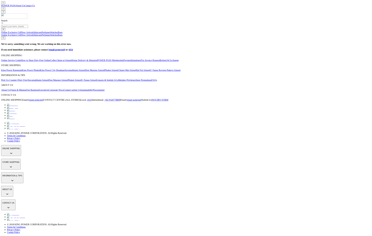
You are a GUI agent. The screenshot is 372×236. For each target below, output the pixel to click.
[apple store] (13, 123)
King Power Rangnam (11, 70)
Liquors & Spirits (104, 80)
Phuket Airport (111, 70)
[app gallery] (13, 128)
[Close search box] (3, 29)
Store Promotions (143, 80)
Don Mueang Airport (94, 70)
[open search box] (3, 38)
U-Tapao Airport (89, 80)
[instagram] (12, 107)
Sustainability (87, 90)
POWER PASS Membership (110, 60)
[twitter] (11, 110)
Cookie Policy (13, 141)
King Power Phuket (31, 70)
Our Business (32, 90)
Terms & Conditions (16, 135)
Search (4, 20)
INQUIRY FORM (159, 100)
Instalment (136, 60)
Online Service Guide (11, 60)
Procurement (98, 90)
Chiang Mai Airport (127, 70)
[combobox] (3, 2)
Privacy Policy (13, 138)
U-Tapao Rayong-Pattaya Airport (165, 70)
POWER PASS (8, 5)
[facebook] (12, 105)
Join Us (77, 90)
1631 (70, 49)
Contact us (69, 90)
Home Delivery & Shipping (84, 60)
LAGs (115, 80)
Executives (44, 90)
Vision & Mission (18, 90)
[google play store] (16, 125)
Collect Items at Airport (61, 60)
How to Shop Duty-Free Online (35, 60)
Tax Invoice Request (150, 60)
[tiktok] (11, 118)
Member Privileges (127, 80)
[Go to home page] (14, 18)
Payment (128, 60)
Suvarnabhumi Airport (75, 70)
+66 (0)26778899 (112, 100)
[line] (10, 115)
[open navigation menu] (3, 12)
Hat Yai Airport (143, 70)
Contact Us (30, 5)
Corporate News (56, 90)
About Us (20, 5)
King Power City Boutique (52, 70)
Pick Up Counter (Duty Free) (14, 80)
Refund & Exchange (169, 60)
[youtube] (12, 112)
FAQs (154, 80)
